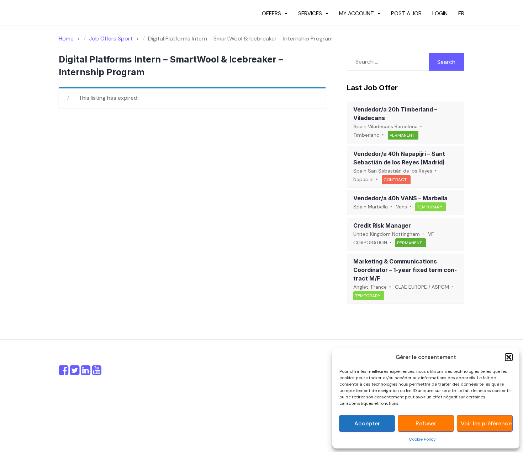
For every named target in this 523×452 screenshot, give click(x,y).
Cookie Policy (422, 439)
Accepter (367, 423)
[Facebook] (63, 372)
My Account (356, 13)
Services (310, 13)
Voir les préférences (486, 423)
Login (440, 13)
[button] (508, 357)
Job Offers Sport (111, 38)
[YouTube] (96, 372)
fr (461, 13)
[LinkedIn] (85, 372)
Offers (271, 13)
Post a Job (406, 13)
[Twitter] (74, 372)
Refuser (426, 423)
